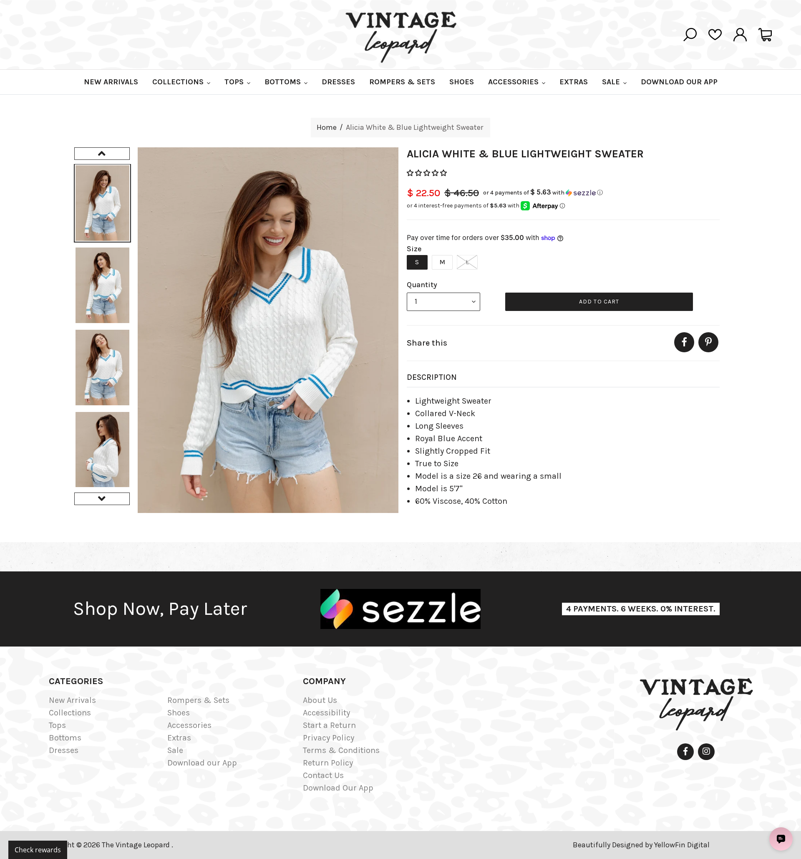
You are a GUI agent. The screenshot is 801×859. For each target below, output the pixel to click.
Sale (175, 750)
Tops (57, 725)
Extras (179, 738)
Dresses (63, 750)
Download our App (202, 763)
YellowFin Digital (682, 844)
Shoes (178, 713)
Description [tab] (432, 377)
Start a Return (329, 725)
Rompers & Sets (198, 700)
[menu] (443, 302)
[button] (427, 173)
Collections (70, 713)
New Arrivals (72, 700)
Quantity (422, 284)
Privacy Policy (328, 738)
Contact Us (323, 775)
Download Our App (338, 788)
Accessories (189, 725)
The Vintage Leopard (136, 844)
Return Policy (328, 763)
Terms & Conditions (341, 750)
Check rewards (38, 849)
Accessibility (326, 713)
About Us (320, 700)
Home (327, 127)
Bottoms (65, 738)
